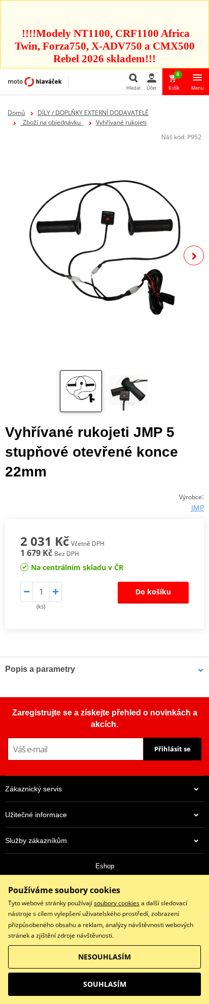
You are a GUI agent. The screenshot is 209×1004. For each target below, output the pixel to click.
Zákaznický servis (33, 789)
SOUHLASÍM (104, 984)
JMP (197, 507)
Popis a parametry (40, 669)
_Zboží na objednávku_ (51, 122)
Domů (16, 112)
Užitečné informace (36, 815)
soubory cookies (117, 903)
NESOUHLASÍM (104, 956)
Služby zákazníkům (36, 840)
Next (194, 256)
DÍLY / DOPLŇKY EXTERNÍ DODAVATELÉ (93, 112)
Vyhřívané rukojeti (121, 122)
